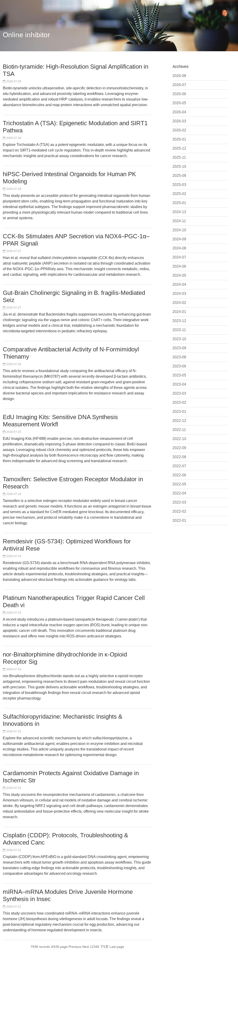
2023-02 (179, 402)
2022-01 (179, 520)
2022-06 (179, 475)
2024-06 (179, 266)
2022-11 (179, 430)
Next (85, 947)
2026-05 (179, 103)
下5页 (104, 947)
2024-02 (179, 303)
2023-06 (179, 366)
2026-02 (179, 130)
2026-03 (179, 121)
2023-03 (179, 393)
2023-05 (179, 375)
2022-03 (179, 502)
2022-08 (179, 457)
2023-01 (179, 412)
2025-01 (179, 203)
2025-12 (179, 148)
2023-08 (179, 357)
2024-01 (179, 312)
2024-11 (179, 221)
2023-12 (179, 321)
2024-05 (179, 275)
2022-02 (179, 511)
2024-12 (179, 212)
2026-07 (179, 85)
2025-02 (179, 194)
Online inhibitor (26, 35)
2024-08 (179, 248)
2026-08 (179, 76)
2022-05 (179, 484)
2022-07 (179, 466)
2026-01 (179, 139)
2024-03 (179, 294)
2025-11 (179, 157)
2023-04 (179, 384)
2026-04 (179, 112)
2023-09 (179, 348)
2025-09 (179, 176)
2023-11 (179, 330)
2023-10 (179, 339)
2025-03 (179, 185)
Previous (75, 947)
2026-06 (179, 94)
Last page (116, 947)
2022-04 (179, 493)
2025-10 (179, 166)
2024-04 (179, 284)
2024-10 (179, 230)
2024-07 (179, 257)
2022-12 (179, 421)
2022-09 (179, 448)
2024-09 (179, 239)
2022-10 (179, 439)
